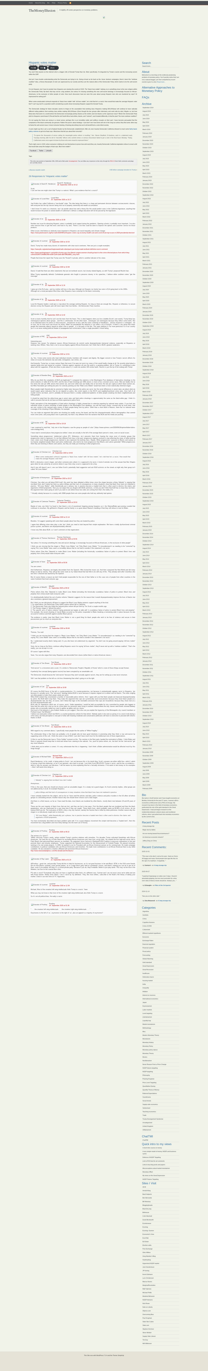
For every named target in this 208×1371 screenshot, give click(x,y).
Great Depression (148, 966)
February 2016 (147, 483)
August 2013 (147, 592)
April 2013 (146, 606)
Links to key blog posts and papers (154, 1165)
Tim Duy (145, 1340)
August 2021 (147, 242)
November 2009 (148, 756)
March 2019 (146, 348)
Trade (144, 1115)
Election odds (147, 1245)
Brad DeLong (147, 1209)
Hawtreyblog (147, 1260)
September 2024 (148, 108)
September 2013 (148, 588)
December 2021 (148, 228)
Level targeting (147, 1013)
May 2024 (146, 122)
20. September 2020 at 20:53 (67, 502)
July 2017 (146, 421)
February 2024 (147, 133)
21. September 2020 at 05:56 (57, 562)
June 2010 (146, 730)
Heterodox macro (148, 977)
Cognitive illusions (149, 922)
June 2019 (146, 337)
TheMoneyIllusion (42, 10)
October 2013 (147, 585)
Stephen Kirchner (148, 1329)
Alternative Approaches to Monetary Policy (158, 89)
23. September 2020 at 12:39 (59, 885)
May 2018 (146, 384)
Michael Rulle (57, 756)
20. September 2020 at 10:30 (55, 220)
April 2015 (146, 519)
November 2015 (148, 494)
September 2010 (148, 719)
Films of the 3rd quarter (163, 885)
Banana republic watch (37, 170)
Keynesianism (147, 1006)
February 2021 (147, 264)
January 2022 (147, 224)
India (144, 984)
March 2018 (146, 392)
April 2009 (146, 781)
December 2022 (148, 184)
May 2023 (146, 166)
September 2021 (148, 239)
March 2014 (146, 566)
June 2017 (146, 424)
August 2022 (147, 199)
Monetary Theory (148, 1053)
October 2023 (147, 148)
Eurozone (146, 937)
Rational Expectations (150, 1093)
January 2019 (147, 355)
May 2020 (146, 297)
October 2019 (147, 322)
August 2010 (147, 723)
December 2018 (148, 359)
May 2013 (146, 603)
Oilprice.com (147, 1311)
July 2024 (146, 115)
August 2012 (147, 636)
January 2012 (147, 661)
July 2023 (146, 158)
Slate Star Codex (148, 1322)
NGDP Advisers (148, 1300)
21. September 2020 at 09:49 (59, 628)
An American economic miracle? (153, 837)
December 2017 (148, 403)
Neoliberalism (147, 1061)
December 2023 (148, 140)
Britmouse (146, 1212)
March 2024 (146, 129)
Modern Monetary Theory (151, 1035)
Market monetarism (149, 1024)
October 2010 (147, 716)
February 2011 (147, 701)
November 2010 (148, 712)
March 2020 (146, 304)
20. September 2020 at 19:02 (62, 453)
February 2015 (147, 526)
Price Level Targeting (149, 1082)
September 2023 (148, 151)
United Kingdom (148, 1126)
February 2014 (147, 570)
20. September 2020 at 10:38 (59, 267)
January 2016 (147, 486)
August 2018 (147, 373)
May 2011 (146, 690)
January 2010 (147, 748)
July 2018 (146, 377)
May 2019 (146, 341)
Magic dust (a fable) (149, 830)
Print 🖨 (33, 68)
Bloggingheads (148, 1205)
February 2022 (147, 220)
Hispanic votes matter (42, 62)
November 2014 (148, 537)
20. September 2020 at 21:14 (59, 517)
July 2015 (146, 508)
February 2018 (147, 395)
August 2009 (147, 767)
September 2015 (148, 501)
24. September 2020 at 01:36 (59, 905)
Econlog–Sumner (148, 1231)
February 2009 (147, 788)
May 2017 (146, 428)
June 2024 (146, 118)
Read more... (161, 82)
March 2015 (146, 523)
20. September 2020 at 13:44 (57, 337)
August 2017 (147, 417)
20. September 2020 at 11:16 (55, 285)
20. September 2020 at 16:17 (63, 376)
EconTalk (146, 1238)
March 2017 (146, 435)
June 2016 (146, 468)
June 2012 (146, 643)
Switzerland (146, 1108)
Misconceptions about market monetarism (156, 1168)
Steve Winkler (147, 1333)
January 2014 (147, 574)
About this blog (40, 3)
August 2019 (147, 330)
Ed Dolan (146, 1241)
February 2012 (147, 657)
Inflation (145, 991)
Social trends (147, 1101)
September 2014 (148, 545)
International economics (150, 999)
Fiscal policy (147, 951)
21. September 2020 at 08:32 (59, 588)
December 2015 (148, 490)
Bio (48, 3)
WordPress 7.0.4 (101, 1355)
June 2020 (146, 293)
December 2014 (148, 534)
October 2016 (147, 454)
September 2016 (148, 457)
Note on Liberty (148, 1307)
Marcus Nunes (147, 1282)
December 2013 (148, 577)
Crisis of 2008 (147, 926)
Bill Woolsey (147, 1201)
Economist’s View (148, 1234)
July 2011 (146, 683)
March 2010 (146, 741)
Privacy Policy (62, 3)
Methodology (147, 1028)
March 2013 (146, 610)
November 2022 (148, 188)
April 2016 (146, 475)
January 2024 (147, 137)
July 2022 (146, 202)
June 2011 (146, 687)
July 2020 (146, 290)
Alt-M (144, 1187)
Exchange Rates (148, 940)
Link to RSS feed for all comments (154, 1161)
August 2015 (147, 504)
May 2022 (146, 209)
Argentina (146, 911)
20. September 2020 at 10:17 (61, 199)
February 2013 (147, 614)
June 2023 (146, 162)
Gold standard (147, 962)
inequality (146, 988)
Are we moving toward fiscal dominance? (156, 833)
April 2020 (146, 301)
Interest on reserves (149, 995)
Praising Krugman (148, 1079)
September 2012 (148, 632)
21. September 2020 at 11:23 (63, 757)
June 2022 (146, 206)
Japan (145, 1002)
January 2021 (147, 268)
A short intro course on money (152, 1148)
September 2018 (148, 370)
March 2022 (146, 217)
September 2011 (148, 676)
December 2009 (148, 752)
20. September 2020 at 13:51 (59, 354)
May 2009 (146, 778)
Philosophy (146, 1075)
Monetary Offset (148, 1172)
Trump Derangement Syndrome (153, 1119)
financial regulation (149, 944)
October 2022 (147, 191)
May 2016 (146, 472)
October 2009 (147, 759)
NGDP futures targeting (150, 1068)
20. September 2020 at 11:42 (55, 315)
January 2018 (147, 399)
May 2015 (146, 515)
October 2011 (147, 672)
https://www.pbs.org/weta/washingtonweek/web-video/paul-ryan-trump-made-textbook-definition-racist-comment (69, 249)
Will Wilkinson (147, 1343)
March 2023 (146, 173)
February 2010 (147, 745)
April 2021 (146, 257)
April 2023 (146, 169)
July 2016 (146, 464)
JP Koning (146, 1271)
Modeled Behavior (149, 1296)
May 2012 (146, 646)
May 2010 (146, 734)
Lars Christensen (148, 1278)
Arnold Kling (147, 1190)
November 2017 (148, 406)
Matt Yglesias (147, 1289)
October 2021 (147, 235)
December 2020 (148, 271)
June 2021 (146, 250)
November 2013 (148, 581)
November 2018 (148, 362)
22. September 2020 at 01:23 (61, 860)
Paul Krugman (147, 1318)
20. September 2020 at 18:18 (56, 423)
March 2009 (146, 785)
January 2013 (147, 617)
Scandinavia (147, 1097)
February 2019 (147, 352)
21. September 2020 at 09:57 (61, 664)
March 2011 (146, 697)
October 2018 (147, 366)
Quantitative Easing (149, 1086)
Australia (145, 915)
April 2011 (146, 694)
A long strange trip (148, 826)
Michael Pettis (147, 1292)
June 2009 (146, 774)
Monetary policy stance (150, 1050)
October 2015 (147, 497)
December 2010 (148, 708)
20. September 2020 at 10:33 (59, 242)
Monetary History (148, 1042)
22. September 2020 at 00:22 (59, 832)
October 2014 (147, 541)
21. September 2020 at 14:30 (62, 776)
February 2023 (147, 177)
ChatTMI (145, 1140)
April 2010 (146, 737)
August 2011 (147, 679)
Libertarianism (147, 1017)
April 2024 (146, 126)
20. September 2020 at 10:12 (67, 185)
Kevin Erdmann (148, 1274)
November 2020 (148, 275)
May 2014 (146, 559)
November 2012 (148, 625)
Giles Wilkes (147, 1252)
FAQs (53, 3)
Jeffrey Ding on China (150, 841)
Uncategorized (73, 161)
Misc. (144, 1031)
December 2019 (148, 315)
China (144, 919)
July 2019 (146, 333)
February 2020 (147, 308)
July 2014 (146, 552)
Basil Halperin (147, 1194)
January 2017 (147, 443)
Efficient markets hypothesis (152, 933)
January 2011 (147, 705)
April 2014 (146, 563)
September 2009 (148, 763)
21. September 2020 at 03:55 (67, 539)
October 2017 (147, 410)
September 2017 (148, 413)
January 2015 (147, 530)
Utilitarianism (147, 1130)
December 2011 (148, 665)
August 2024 (147, 111)
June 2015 (146, 512)
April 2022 (146, 213)
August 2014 (147, 548)
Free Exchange (148, 1249)
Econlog (145, 1227)
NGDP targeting (148, 1071)
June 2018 (146, 381)
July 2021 (146, 246)
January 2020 (147, 311)
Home (31, 3)
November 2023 (148, 144)
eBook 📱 (53, 68)
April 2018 (146, 388)
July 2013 (146, 595)
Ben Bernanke (147, 1198)
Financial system (148, 948)
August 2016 (147, 461)
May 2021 (146, 253)
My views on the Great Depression (154, 1175)
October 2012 (147, 628)
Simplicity (121, 1355)
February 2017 (147, 439)
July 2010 (146, 727)
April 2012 (146, 650)
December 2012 (148, 621)
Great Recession (148, 970)
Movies (145, 1057)
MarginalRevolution (149, 1285)
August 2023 (147, 155)
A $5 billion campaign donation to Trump (123, 170)
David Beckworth (148, 1220)
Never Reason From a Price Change (154, 1064)
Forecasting (146, 955)
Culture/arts (146, 929)
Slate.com (146, 1325)
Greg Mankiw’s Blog (149, 1256)
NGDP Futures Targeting (151, 1179)
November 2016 (148, 450)
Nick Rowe (146, 1303)
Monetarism (146, 1039)
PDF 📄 (43, 68)
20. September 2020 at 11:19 (55, 300)
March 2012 (146, 654)
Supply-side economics (150, 1104)
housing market (148, 980)
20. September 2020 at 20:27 (62, 478)
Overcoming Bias (148, 1314)
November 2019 (148, 319)
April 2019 (146, 344)
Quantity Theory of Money (151, 1090)
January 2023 (147, 180)
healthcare (146, 973)
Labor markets (147, 1010)
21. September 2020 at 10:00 (56, 687)
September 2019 (148, 326)
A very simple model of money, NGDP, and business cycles (159, 1153)
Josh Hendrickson (148, 1267)
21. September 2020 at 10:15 (61, 727)
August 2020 (147, 286)
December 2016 (148, 446)
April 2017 (146, 432)
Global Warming (148, 959)
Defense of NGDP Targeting (152, 1157)
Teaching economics (149, 1112)
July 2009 (146, 770)
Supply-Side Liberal (149, 1336)
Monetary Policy (148, 1046)
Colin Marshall (147, 1216)
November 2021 (148, 231)
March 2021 (146, 260)
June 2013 (146, 599)
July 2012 (146, 639)
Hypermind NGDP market (151, 1263)
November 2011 (148, 668)
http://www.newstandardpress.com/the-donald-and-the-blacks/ (52, 851)
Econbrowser (147, 1223)
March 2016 (146, 479)
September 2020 (148, 282)
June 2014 (146, 555)
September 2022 (148, 195)
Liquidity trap (147, 1020)
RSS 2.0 (112, 161)
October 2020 (147, 279)
